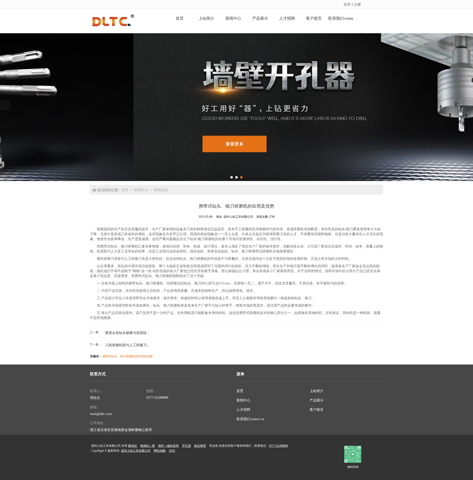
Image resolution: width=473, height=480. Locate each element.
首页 (124, 189)
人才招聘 (243, 410)
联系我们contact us (250, 419)
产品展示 (316, 400)
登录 (347, 4)
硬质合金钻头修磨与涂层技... (127, 332)
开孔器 (186, 445)
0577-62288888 (157, 397)
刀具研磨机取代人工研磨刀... (127, 344)
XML (172, 450)
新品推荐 (200, 445)
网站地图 (160, 450)
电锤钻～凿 (147, 445)
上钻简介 (316, 391)
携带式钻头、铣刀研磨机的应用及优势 (127, 356)
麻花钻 (132, 445)
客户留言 (316, 410)
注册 (357, 4)
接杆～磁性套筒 (168, 445)
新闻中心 (141, 189)
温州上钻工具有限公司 (136, 450)
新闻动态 (161, 189)
